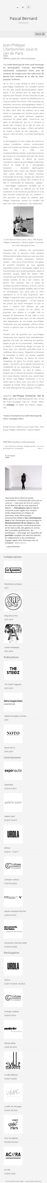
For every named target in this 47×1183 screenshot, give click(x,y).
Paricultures (16, 442)
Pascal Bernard (23, 18)
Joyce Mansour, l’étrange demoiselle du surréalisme (13, 447)
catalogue (10, 405)
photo (5, 358)
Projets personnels (28, 442)
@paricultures (20, 543)
